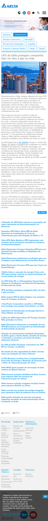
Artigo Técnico (28, 437)
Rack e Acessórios (18, 435)
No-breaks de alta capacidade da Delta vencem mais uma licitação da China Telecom (22, 353)
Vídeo (27, 433)
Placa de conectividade (6, 457)
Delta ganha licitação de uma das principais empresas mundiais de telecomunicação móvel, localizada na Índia (23, 399)
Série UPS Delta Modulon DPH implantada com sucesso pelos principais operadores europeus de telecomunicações (22, 242)
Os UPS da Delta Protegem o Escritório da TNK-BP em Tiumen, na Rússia (22, 346)
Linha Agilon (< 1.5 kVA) (5, 451)
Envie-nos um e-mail (17, 480)
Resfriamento (18, 431)
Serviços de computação (13, 44)
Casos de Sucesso (29, 429)
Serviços (5, 476)
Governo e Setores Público (14, 48)
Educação (29, 39)
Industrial (7, 35)
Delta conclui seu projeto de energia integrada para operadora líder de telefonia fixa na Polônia (23, 391)
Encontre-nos (17, 475)
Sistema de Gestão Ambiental (18, 440)
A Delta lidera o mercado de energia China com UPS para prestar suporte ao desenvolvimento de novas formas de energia (23, 274)
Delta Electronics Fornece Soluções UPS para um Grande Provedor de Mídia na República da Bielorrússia (23, 251)
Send (7, 413)
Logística (31, 44)
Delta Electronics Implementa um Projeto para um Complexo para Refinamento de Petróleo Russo (23, 259)
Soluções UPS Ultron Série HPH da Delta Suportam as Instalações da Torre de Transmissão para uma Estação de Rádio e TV (22, 233)
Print (17, 413)
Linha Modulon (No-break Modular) (5, 443)
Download (5, 479)
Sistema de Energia (18, 427)
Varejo (32, 48)
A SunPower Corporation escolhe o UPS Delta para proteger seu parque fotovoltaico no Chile (22, 305)
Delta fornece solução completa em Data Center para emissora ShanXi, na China (23, 384)
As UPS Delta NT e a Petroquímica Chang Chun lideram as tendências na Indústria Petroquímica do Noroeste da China (23, 283)
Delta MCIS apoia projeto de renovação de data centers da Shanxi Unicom (22, 368)
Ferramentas (6, 482)
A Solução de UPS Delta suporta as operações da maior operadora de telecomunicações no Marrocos (23, 224)
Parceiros (29, 470)
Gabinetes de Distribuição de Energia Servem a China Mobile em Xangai (22, 312)
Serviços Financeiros (11, 39)
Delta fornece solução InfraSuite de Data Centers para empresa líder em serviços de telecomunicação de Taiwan (23, 376)
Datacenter (18, 422)
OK (45, 497)
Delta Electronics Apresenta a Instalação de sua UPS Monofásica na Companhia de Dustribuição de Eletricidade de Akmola (23, 326)
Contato (17, 470)
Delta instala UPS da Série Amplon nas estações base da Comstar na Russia (23, 298)
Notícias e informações (30, 423)
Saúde (42, 48)
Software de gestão (5, 462)
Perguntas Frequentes (6, 485)
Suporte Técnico (5, 471)
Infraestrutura (20, 35)
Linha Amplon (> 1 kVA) (5, 428)
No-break (5, 422)
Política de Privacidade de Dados (17, 514)
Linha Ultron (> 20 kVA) (5, 435)
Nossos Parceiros (29, 475)
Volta (43, 212)
